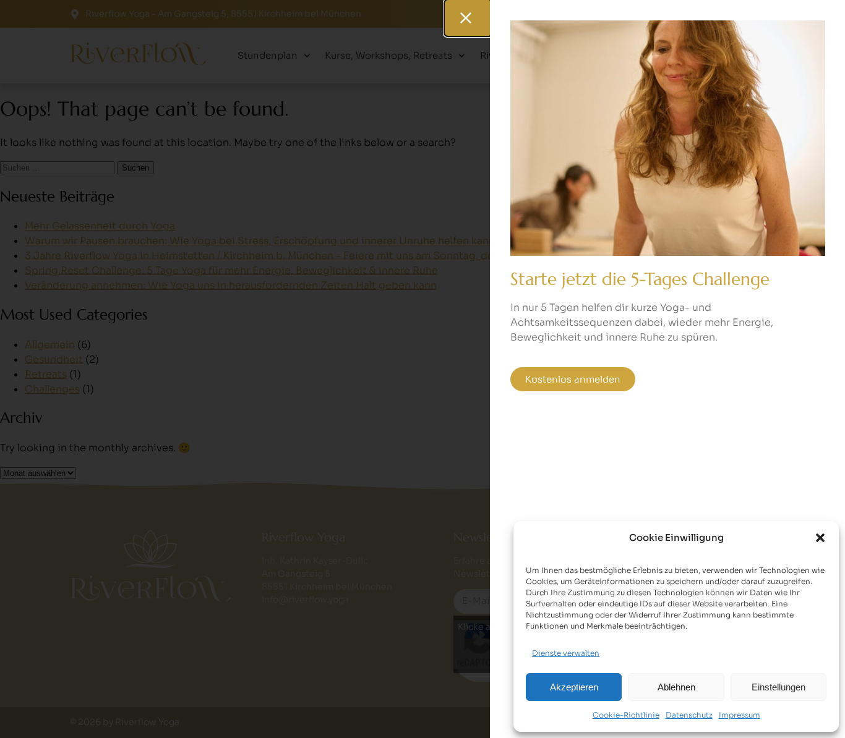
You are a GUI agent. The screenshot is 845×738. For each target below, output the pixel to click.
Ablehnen (676, 687)
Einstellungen (778, 687)
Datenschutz (689, 714)
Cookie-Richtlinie (626, 714)
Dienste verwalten (565, 653)
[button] (820, 538)
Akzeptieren (574, 687)
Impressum (739, 714)
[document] (422, 369)
